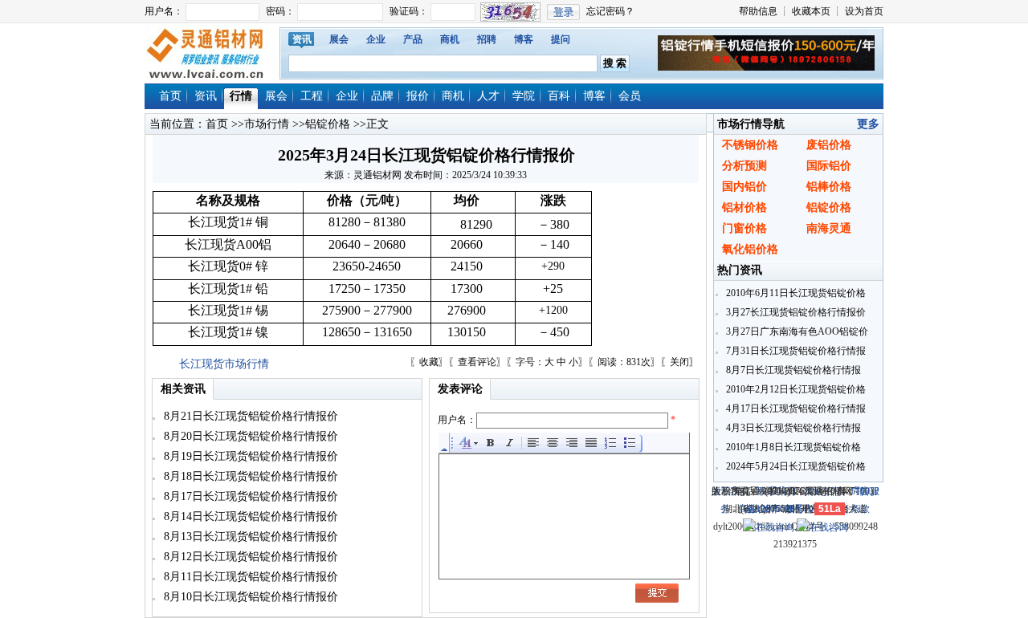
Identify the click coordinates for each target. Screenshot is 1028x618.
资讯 (302, 39)
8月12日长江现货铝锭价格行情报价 (249, 557)
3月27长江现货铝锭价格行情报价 (795, 312)
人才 (488, 96)
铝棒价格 (828, 187)
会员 (629, 96)
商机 (449, 39)
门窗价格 (744, 228)
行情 (241, 96)
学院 (523, 96)
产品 (412, 39)
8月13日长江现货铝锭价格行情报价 (249, 537)
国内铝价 (744, 187)
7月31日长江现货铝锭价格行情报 (795, 350)
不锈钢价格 (750, 145)
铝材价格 (744, 207)
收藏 (429, 362)
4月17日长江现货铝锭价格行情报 (795, 408)
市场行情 (266, 124)
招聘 (486, 39)
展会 (339, 39)
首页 (170, 96)
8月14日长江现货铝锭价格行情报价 (249, 516)
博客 (523, 39)
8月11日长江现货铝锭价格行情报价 (249, 577)
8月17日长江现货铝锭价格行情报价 (249, 496)
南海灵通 (828, 228)
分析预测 (744, 166)
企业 (376, 39)
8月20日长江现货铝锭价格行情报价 (249, 436)
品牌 (382, 96)
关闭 (679, 362)
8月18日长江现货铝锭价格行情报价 (249, 476)
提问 (560, 39)
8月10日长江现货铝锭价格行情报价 (249, 597)
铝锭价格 (327, 124)
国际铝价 (828, 166)
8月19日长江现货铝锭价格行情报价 (249, 456)
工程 (311, 96)
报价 (417, 96)
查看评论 (477, 362)
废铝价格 (828, 145)
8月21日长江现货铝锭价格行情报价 (249, 416)
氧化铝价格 (750, 249)
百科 (559, 96)
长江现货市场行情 (224, 364)
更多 (868, 124)
